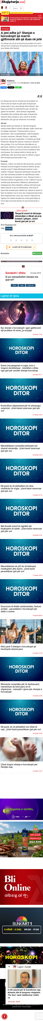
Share (4, 87)
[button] (4, 1016)
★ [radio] (11, 240)
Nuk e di (30, 285)
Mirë (14, 285)
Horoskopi (5, 29)
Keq (22, 285)
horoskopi (9, 228)
